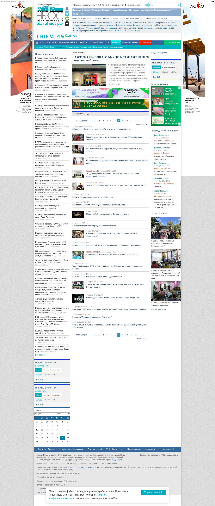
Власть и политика (48, 42)
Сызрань (106, 10)
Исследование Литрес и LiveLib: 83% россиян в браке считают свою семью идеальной (50, 244)
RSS (97, 5)
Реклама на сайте (134, 5)
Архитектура (86, 47)
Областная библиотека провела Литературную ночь (107, 214)
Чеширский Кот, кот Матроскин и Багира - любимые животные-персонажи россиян (52, 174)
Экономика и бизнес (68, 42)
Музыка (40, 47)
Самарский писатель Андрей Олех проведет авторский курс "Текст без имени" (50, 135)
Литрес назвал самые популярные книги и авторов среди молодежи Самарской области (52, 271)
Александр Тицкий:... (162, 153)
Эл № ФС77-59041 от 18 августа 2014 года (85, 467)
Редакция (52, 449)
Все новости (40, 355)
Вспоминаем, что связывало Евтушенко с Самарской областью (112, 255)
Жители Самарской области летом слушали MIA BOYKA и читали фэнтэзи (108, 23)
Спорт (107, 42)
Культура (71, 36)
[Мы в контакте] (67, 8)
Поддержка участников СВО (131, 18)
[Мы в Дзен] (67, 23)
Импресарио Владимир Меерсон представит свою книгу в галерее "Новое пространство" (52, 126)
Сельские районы (163, 10)
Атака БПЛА (86, 18)
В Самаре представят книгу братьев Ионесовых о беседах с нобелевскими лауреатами (51, 117)
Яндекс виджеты (117, 5)
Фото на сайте (159, 213)
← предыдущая (80, 121)
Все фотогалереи (158, 309)
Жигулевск (134, 10)
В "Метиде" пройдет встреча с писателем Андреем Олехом (97, 277)
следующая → (142, 124)
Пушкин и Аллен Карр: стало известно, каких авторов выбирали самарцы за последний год (51, 280)
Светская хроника (116, 47)
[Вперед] (179, 124)
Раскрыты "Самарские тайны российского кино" (92, 317)
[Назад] (179, 87)
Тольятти (96, 10)
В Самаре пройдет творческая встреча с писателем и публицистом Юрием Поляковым (52, 190)
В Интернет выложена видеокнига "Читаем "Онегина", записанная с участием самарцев (109, 309)
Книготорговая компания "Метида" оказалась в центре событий (98, 205)
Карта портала (118, 449)
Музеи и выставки (72, 47)
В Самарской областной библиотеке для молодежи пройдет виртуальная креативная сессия (52, 310)
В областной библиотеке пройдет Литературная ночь (94, 226)
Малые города (147, 10)
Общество (83, 42)
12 (136, 121)
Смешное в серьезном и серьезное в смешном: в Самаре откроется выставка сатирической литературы (52, 96)
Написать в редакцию (83, 5)
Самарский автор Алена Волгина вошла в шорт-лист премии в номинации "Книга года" (52, 349)
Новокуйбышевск (119, 10)
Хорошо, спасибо (153, 492)
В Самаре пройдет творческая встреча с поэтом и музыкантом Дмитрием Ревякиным (52, 108)
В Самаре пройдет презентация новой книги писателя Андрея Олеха (101, 129)
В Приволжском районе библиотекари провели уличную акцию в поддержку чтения (51, 60)
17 (142, 121)
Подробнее (117, 460)
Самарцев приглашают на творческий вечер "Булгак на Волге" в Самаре (107, 30)
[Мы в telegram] (67, 13)
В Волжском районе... (162, 168)
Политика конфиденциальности (141, 449)
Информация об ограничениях (72, 449)
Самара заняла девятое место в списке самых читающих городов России (116, 185)
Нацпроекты (78, 14)
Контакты (42, 449)
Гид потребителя (172, 42)
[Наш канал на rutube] (67, 18)
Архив (104, 5)
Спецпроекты (145, 42)
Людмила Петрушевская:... (165, 184)
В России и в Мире (130, 42)
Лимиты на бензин (110, 18)
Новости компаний (166, 449)
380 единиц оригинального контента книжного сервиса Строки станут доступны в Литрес (50, 253)
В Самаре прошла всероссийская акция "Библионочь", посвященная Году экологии (106, 245)
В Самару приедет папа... (164, 141)
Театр (46, 47)
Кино (52, 47)
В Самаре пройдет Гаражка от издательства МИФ (138, 25)
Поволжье (76, 10)
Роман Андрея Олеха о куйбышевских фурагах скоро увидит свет (113, 298)
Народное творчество (100, 47)
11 (131, 121)
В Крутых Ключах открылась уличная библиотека (92, 197)
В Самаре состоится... (163, 196)
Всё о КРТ (97, 18)
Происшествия (96, 42)
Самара (86, 10)
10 (127, 121)
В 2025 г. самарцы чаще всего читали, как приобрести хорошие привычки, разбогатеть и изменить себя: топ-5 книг (52, 144)
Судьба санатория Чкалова (156, 18)
